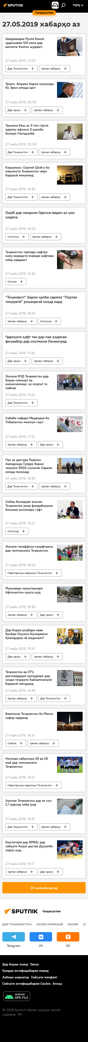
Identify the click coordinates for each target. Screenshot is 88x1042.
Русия (73, 924)
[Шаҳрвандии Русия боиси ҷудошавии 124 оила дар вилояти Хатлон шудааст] (70, 46)
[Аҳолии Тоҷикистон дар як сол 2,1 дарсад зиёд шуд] (70, 807)
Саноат (12, 281)
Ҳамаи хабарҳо (51, 68)
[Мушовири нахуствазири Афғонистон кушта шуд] (70, 594)
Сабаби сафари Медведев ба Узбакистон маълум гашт (27, 420)
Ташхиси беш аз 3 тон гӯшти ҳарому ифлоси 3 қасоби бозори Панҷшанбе (26, 130)
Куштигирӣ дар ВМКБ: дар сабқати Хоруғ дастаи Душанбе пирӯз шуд (29, 846)
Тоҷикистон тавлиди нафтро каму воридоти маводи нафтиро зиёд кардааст (29, 256)
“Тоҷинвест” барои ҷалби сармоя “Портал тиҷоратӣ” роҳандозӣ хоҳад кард (41, 299)
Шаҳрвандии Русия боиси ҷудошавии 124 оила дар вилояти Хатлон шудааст (24, 43)
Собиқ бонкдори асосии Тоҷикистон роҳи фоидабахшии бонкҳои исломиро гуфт (29, 506)
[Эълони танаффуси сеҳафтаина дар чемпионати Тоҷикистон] (70, 553)
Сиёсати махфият (44, 977)
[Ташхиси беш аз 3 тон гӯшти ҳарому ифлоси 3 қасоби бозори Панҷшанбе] (70, 131)
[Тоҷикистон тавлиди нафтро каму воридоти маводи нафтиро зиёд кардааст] (70, 259)
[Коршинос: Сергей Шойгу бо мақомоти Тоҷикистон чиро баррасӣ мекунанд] (70, 175)
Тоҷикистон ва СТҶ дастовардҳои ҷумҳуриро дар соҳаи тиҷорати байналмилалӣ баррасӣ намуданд (28, 678)
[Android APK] (17, 997)
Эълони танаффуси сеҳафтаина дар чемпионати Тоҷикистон (29, 549)
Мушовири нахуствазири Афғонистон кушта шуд (24, 590)
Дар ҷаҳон (14, 110)
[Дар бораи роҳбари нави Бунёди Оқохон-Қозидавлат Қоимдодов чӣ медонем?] (70, 636)
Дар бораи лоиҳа (15, 964)
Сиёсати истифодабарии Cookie (26, 983)
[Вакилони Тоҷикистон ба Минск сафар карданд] (70, 721)
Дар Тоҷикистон (18, 68)
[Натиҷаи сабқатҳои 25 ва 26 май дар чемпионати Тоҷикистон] (70, 765)
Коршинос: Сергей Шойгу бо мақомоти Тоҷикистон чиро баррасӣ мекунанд (27, 172)
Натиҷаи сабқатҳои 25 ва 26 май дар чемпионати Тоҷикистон (26, 763)
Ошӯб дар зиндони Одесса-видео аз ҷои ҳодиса (39, 214)
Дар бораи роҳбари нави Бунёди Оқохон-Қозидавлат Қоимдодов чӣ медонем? (26, 634)
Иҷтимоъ (13, 236)
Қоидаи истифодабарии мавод (25, 970)
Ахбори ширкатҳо (15, 977)
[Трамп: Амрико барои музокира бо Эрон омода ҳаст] (70, 90)
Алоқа (57, 983)
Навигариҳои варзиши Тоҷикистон (30, 573)
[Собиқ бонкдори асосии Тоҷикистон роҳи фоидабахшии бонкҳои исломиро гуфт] (70, 509)
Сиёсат (12, 743)
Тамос (34, 964)
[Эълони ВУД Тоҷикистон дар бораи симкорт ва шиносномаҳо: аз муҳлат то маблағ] (70, 382)
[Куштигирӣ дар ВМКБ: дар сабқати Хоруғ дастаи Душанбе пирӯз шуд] (70, 849)
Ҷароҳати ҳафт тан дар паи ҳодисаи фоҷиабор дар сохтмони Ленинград (36, 339)
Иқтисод (45, 321)
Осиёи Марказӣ (49, 924)
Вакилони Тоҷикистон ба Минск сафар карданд (29, 716)
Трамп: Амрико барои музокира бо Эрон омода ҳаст (29, 86)
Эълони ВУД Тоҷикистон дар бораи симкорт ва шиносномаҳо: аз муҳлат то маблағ (27, 382)
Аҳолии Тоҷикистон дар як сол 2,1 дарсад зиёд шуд (28, 803)
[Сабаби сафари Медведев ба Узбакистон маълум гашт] (70, 424)
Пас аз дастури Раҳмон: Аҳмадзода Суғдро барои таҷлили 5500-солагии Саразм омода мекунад (28, 466)
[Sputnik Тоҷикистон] (14, 7)
